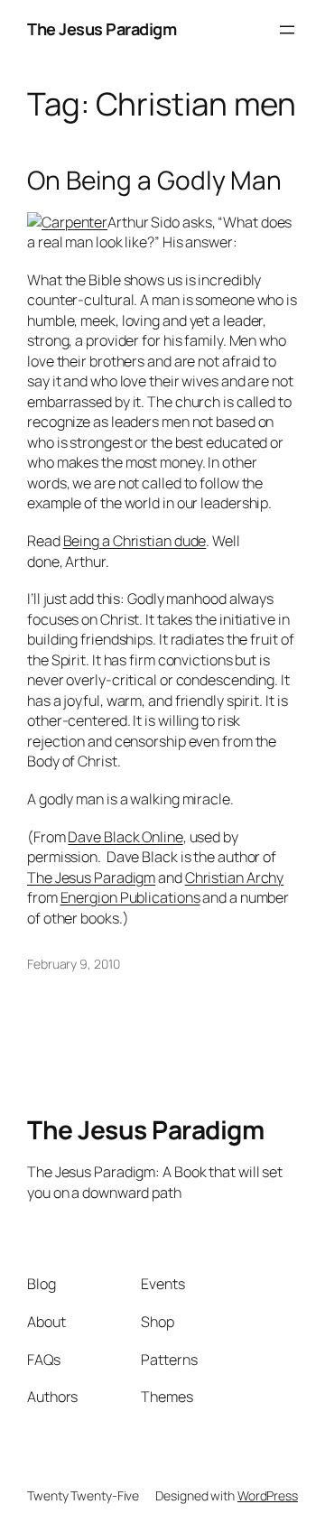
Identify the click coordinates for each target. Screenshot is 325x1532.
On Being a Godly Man (154, 180)
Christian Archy (234, 877)
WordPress (267, 1495)
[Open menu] (287, 30)
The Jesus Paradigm (101, 29)
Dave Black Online (125, 837)
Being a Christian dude (135, 541)
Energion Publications (130, 897)
